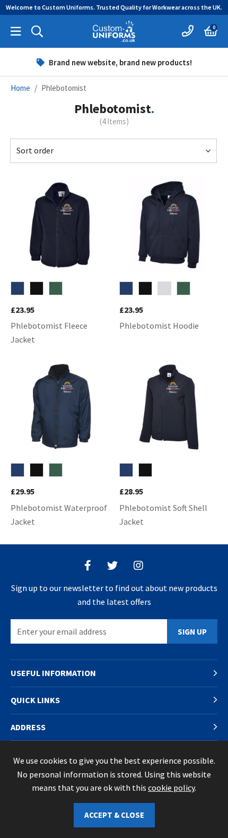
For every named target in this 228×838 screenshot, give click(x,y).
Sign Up (192, 632)
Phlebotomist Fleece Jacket (49, 332)
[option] (114, 62)
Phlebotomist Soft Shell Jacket (163, 514)
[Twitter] (112, 565)
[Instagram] (139, 565)
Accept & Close (114, 815)
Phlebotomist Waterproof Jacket (59, 514)
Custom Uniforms (114, 31)
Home (20, 88)
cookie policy (171, 787)
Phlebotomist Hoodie (159, 325)
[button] (210, 31)
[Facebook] (87, 565)
